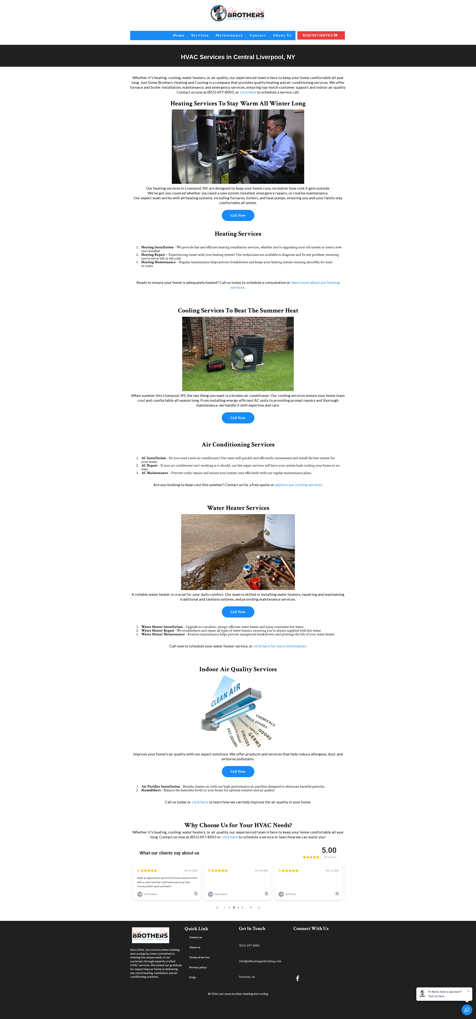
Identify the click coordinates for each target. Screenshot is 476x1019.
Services (200, 35)
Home (179, 35)
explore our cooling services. (299, 484)
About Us (282, 35)
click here (248, 92)
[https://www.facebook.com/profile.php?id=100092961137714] (319, 978)
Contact (258, 35)
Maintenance (229, 35)
